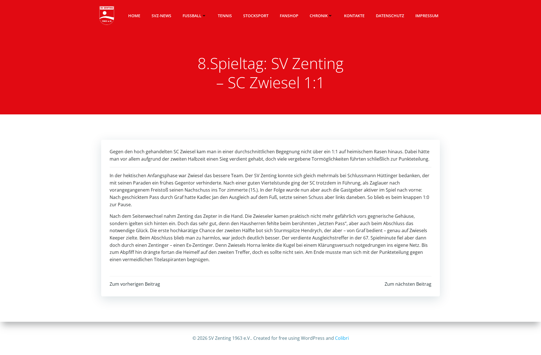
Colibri (342, 338)
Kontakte (354, 15)
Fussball (192, 15)
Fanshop (289, 15)
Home (134, 15)
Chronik (319, 15)
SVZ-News (161, 15)
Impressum (426, 15)
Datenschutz (390, 15)
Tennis (225, 15)
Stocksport (256, 15)
